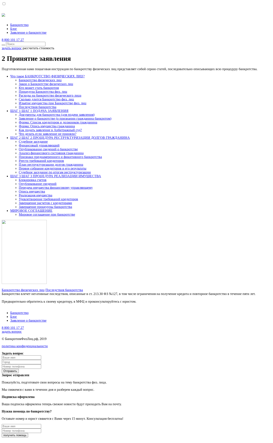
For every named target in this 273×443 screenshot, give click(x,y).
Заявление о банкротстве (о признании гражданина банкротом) (65, 118)
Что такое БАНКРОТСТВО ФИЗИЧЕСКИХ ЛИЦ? (47, 76)
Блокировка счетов (32, 180)
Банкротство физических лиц (40, 80)
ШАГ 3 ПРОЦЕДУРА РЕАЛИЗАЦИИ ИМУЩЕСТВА (55, 176)
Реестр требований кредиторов (41, 161)
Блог (13, 29)
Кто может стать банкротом (39, 88)
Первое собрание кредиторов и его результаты (52, 168)
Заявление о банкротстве (28, 32)
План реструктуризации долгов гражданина (51, 164)
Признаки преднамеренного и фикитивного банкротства (60, 157)
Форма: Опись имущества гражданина (47, 126)
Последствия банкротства (37, 107)
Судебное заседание (33, 141)
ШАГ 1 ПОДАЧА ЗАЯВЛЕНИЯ (39, 111)
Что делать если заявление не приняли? (47, 134)
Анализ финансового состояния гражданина (51, 153)
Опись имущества (32, 191)
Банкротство (19, 25)
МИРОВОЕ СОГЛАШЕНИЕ (31, 210)
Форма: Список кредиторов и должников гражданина (58, 122)
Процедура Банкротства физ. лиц (43, 91)
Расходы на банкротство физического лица (50, 95)
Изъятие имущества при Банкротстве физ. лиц (52, 103)
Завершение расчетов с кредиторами (45, 203)
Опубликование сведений (38, 184)
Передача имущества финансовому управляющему (56, 187)
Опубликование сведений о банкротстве (48, 149)
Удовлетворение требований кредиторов (48, 199)
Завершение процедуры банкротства (45, 207)
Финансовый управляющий (39, 145)
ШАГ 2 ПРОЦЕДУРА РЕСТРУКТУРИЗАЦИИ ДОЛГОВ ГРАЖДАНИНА (70, 137)
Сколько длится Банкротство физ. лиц (46, 99)
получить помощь (14, 435)
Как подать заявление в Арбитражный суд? (50, 130)
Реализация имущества (35, 195)
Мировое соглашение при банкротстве (47, 214)
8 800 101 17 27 (13, 40)
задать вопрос (12, 331)
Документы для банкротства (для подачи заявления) (56, 114)
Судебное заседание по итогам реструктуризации (55, 172)
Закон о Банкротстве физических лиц (46, 84)
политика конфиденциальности (25, 346)
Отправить (10, 371)
